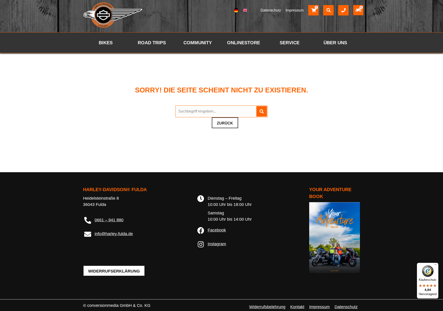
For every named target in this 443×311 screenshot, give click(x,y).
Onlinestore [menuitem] (243, 42)
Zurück (225, 123)
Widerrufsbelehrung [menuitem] (267, 307)
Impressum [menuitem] (319, 307)
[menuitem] (236, 10)
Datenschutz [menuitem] (346, 307)
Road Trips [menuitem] (152, 42)
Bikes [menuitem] (106, 42)
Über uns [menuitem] (335, 42)
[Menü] (435, 265)
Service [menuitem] (289, 42)
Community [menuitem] (197, 42)
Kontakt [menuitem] (297, 307)
